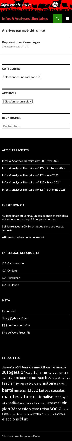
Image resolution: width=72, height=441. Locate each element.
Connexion (9, 311)
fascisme (10, 383)
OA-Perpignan (11, 277)
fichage (22, 383)
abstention (8, 367)
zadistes (60, 413)
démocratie (36, 377)
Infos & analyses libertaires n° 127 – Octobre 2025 (33, 168)
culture (63, 372)
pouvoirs (23, 403)
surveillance (26, 414)
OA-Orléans (9, 270)
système (38, 413)
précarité (43, 403)
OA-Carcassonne (13, 263)
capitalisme (36, 372)
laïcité (60, 383)
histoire (49, 383)
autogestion (14, 372)
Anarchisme (31, 367)
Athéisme (47, 367)
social (56, 408)
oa (59, 396)
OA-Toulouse (10, 284)
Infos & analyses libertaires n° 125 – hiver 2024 (31, 182)
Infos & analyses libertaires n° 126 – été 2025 (30, 175)
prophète (33, 403)
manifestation (17, 396)
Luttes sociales (52, 390)
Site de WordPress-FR (16, 332)
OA (26, 46)
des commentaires (16, 325)
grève (29, 383)
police (14, 402)
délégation (21, 377)
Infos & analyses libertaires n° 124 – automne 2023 (33, 189)
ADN (18, 367)
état (23, 418)
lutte (32, 389)
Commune (53, 373)
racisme (53, 403)
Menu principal (67, 18)
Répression (21, 408)
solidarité (14, 414)
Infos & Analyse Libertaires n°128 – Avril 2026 (30, 160)
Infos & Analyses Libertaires (25, 18)
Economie (65, 378)
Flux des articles (15, 318)
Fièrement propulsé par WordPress (21, 436)
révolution (40, 409)
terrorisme (49, 414)
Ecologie (52, 377)
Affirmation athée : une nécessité (23, 237)
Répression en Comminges (21, 42)
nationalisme (45, 396)
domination (7, 378)
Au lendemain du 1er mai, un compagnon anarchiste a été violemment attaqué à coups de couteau (35, 217)
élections (10, 418)
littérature (20, 390)
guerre (37, 383)
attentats (61, 367)
